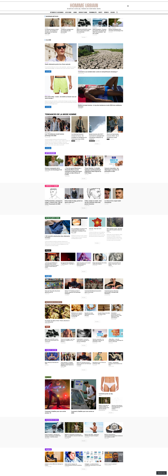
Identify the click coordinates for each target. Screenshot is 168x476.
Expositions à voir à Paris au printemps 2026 (99, 363)
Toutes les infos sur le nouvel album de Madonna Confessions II (83, 264)
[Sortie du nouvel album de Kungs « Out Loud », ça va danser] (116, 257)
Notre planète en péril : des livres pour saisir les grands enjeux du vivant (114, 230)
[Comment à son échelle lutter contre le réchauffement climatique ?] (100, 56)
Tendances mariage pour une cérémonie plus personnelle (67, 31)
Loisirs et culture (51, 350)
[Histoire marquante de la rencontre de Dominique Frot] (116, 22)
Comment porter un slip (106, 394)
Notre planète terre (52, 218)
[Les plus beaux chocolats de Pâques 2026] (104, 307)
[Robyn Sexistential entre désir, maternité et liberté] (100, 257)
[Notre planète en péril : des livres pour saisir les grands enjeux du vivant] (115, 222)
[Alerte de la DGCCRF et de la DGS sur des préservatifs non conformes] (84, 22)
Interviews (47, 62)
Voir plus (83, 37)
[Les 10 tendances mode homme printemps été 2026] (57, 123)
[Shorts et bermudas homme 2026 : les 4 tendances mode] (115, 124)
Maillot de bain (47, 95)
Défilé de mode (47, 132)
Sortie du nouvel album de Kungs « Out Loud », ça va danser (115, 264)
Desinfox (48, 449)
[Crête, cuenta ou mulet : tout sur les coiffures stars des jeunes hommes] (94, 193)
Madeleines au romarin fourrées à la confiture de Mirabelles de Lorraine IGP (76, 314)
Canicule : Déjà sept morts (95, 228)
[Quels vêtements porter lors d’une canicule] (61, 52)
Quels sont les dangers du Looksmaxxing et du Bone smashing (73, 464)
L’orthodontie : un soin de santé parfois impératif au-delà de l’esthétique (83, 340)
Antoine (100, 395)
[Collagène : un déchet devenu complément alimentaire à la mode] (94, 457)
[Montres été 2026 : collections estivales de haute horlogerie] (94, 427)
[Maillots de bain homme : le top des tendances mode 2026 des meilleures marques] (100, 89)
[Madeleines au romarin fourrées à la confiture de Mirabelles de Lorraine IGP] (77, 307)
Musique (48, 250)
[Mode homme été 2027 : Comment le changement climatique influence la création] (97, 124)
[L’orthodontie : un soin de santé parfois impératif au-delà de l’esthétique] (84, 333)
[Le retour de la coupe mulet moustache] (114, 193)
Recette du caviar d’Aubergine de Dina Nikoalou (89, 314)
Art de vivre (80, 70)
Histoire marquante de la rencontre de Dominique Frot (116, 30)
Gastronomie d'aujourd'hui (53, 302)
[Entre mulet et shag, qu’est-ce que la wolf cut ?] (74, 193)
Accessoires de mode (52, 420)
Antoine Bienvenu (102, 410)
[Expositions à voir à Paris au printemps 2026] (100, 356)
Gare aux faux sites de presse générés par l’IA (52, 291)
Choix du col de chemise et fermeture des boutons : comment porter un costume (117, 407)
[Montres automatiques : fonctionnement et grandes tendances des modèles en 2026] (114, 427)
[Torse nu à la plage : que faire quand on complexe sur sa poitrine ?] (68, 333)
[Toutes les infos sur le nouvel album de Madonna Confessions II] (84, 257)
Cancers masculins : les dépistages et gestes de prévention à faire (112, 169)
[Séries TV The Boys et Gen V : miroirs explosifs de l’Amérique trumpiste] (74, 283)
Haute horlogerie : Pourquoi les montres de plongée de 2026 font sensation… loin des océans (99, 31)
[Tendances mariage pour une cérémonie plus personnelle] (68, 22)
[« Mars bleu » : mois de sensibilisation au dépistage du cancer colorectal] (116, 333)
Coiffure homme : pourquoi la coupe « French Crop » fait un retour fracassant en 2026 (53, 202)
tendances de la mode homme (60, 114)
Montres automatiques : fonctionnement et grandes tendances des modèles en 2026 (114, 436)
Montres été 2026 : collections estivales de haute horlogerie (92, 435)
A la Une (48, 40)
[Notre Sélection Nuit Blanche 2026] (52, 356)
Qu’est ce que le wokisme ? (111, 464)
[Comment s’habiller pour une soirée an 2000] (83, 394)
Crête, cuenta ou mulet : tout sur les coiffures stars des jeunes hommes (93, 202)
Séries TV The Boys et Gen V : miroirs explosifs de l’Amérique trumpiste (73, 292)
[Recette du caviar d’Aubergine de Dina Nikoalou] (91, 307)
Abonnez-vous (161, 473)
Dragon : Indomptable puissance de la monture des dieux (115, 363)
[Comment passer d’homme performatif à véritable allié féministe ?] (114, 283)
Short (108, 139)
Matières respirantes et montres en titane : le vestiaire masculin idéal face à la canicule (104, 407)
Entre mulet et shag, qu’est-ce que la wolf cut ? (73, 201)
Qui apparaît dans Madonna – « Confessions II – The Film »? (68, 263)
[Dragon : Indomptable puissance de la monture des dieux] (116, 356)
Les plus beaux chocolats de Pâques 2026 (104, 313)
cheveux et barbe (52, 186)
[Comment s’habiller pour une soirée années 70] (57, 394)
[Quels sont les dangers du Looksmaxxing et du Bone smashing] (74, 457)
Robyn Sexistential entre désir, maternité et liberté (100, 263)
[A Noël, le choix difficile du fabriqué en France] (54, 457)
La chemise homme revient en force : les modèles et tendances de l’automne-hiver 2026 (52, 31)
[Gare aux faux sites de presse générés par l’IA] (54, 283)
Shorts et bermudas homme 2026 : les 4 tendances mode (113, 135)
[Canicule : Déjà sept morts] (97, 222)
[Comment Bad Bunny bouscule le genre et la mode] (94, 283)
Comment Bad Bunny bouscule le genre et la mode (93, 291)
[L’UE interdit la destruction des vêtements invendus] (57, 227)
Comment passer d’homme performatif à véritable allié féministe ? (111, 292)
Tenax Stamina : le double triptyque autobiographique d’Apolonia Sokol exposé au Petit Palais (93, 170)
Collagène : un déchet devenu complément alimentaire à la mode (93, 464)
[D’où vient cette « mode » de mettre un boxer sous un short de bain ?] (61, 85)
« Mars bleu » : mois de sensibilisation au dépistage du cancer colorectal (116, 340)
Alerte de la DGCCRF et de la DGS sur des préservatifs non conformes (84, 31)
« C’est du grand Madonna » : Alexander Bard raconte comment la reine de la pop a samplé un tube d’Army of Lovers (73, 171)
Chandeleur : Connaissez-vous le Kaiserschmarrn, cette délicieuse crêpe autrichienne (116, 315)
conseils (48, 377)
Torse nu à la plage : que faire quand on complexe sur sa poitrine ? (68, 340)
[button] (117, 12)
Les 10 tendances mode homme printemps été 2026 (54, 134)
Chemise (73, 140)
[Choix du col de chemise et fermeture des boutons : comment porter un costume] (117, 400)
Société (48, 276)
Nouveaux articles (52, 16)
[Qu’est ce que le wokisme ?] (114, 457)
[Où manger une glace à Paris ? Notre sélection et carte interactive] (57, 311)
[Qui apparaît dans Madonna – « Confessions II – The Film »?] (68, 257)
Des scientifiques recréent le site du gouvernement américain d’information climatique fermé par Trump (79, 230)
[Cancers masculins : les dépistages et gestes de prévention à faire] (114, 161)
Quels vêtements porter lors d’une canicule (57, 64)
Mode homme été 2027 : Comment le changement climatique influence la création (96, 136)
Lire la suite (48, 71)
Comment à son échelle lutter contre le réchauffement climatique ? (98, 72)
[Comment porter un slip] (111, 384)
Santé (47, 326)
